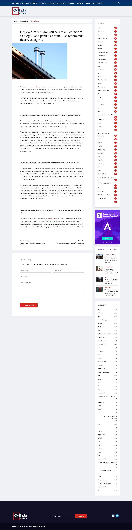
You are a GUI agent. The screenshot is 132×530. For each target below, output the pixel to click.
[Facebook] (113, 515)
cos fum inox (37, 87)
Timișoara (100, 191)
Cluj (99, 66)
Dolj (99, 73)
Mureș (99, 123)
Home (15, 21)
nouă (99, 130)
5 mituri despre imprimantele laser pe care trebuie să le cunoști (111, 271)
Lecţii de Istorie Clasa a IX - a (106, 115)
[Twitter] (117, 515)
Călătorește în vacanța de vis (105, 52)
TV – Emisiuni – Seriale (104, 483)
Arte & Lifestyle (17, 3)
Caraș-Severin (102, 56)
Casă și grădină (31, 3)
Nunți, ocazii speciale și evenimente (110, 417)
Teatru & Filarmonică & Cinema (107, 183)
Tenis (99, 188)
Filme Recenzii (102, 80)
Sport (88, 3)
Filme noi (100, 76)
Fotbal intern (101, 87)
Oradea (100, 143)
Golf (99, 101)
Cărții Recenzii (102, 59)
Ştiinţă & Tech (102, 174)
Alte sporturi (101, 31)
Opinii (63, 3)
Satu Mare (100, 163)
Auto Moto (101, 42)
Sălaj (99, 156)
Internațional (54, 3)
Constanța (100, 69)
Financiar (43, 3)
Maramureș (101, 119)
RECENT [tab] (114, 250)
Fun (99, 94)
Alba (99, 28)
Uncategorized (102, 198)
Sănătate (80, 3)
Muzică (100, 126)
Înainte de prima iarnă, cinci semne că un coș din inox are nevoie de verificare (111, 259)
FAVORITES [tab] (101, 250)
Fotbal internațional (103, 90)
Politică (71, 3)
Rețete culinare (102, 149)
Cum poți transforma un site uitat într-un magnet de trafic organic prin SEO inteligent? (111, 292)
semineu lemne (52, 219)
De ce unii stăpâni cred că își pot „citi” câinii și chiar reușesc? (111, 281)
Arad (99, 35)
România (100, 153)
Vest (99, 202)
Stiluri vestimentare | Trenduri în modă (108, 464)
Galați (99, 97)
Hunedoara (101, 104)
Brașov (100, 49)
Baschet (100, 45)
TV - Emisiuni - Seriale (104, 195)
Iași (99, 108)
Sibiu (99, 167)
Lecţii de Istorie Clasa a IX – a (106, 396)
